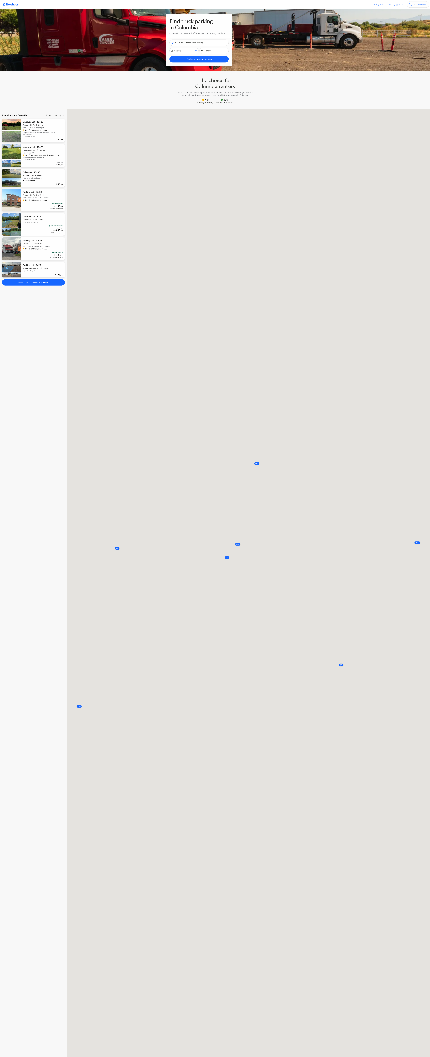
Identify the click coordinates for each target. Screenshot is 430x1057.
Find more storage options (199, 59)
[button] (184, 51)
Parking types (394, 4)
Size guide (378, 4)
